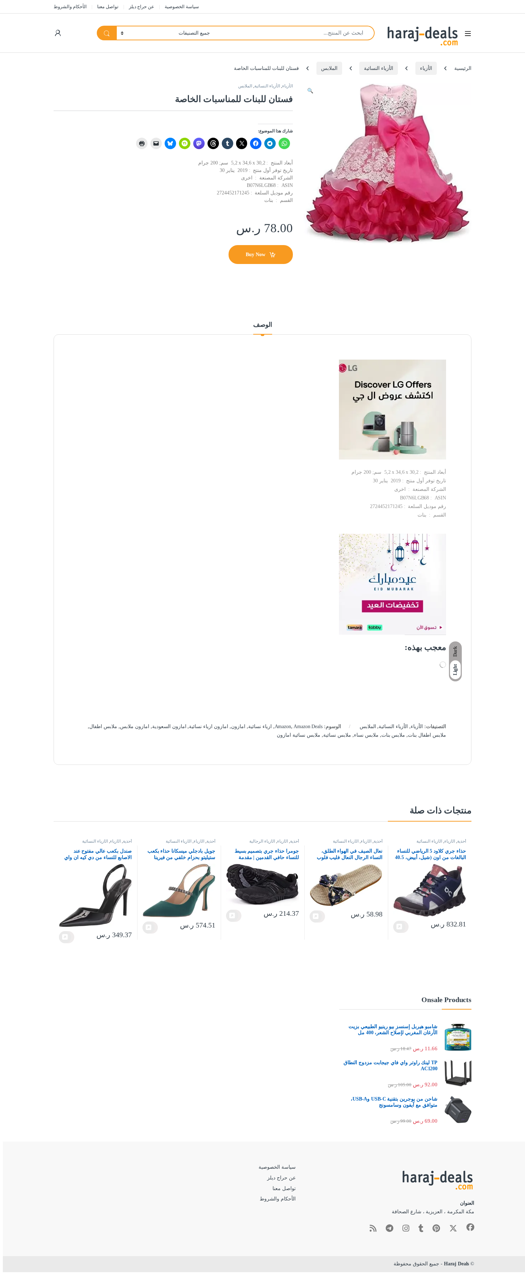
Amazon (283, 726)
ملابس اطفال (103, 726)
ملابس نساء (366, 735)
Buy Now (255, 254)
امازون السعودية (169, 726)
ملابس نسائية (337, 735)
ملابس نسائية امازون (298, 735)
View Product (401, 927)
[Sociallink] (470, 1227)
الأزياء (426, 68)
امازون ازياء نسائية (208, 726)
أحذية (461, 841)
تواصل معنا (108, 6)
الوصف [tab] (262, 324)
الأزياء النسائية (378, 68)
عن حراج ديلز (142, 6)
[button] (310, 91)
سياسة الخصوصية (182, 6)
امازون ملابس (134, 726)
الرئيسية (462, 68)
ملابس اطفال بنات (427, 735)
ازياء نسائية (260, 726)
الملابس (329, 68)
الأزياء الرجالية (262, 841)
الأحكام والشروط (70, 6)
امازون (238, 726)
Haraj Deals (456, 1263)
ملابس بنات (393, 735)
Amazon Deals (308, 726)
